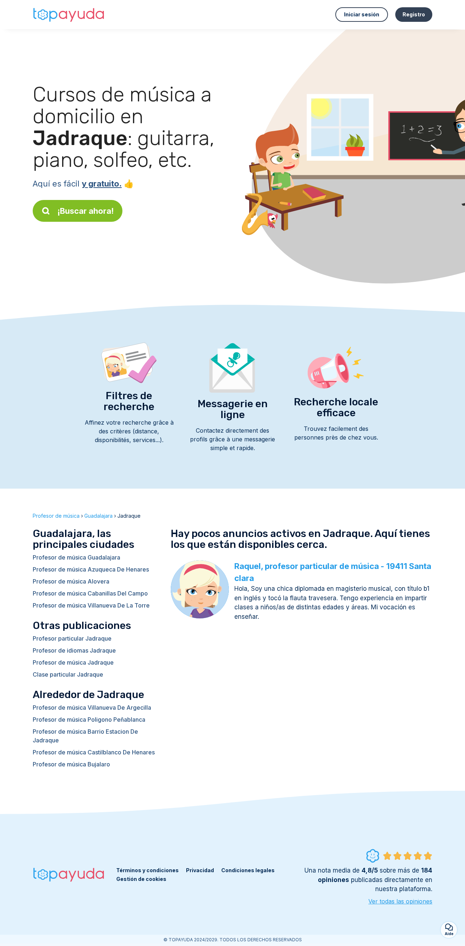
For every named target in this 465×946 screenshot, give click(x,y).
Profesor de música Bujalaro (71, 764)
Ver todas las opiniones (400, 901)
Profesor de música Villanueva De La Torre (91, 605)
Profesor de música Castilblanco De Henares (94, 752)
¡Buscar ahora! (85, 211)
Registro (414, 14)
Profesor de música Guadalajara (76, 557)
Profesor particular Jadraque (72, 638)
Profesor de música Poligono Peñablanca (89, 719)
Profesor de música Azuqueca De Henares (91, 569)
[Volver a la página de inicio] (69, 14)
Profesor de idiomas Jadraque (74, 650)
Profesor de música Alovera (71, 581)
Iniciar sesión (361, 14)
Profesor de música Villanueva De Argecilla (92, 707)
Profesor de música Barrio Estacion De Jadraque (85, 736)
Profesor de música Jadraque (73, 662)
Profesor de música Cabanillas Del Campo (90, 593)
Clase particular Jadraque (68, 674)
